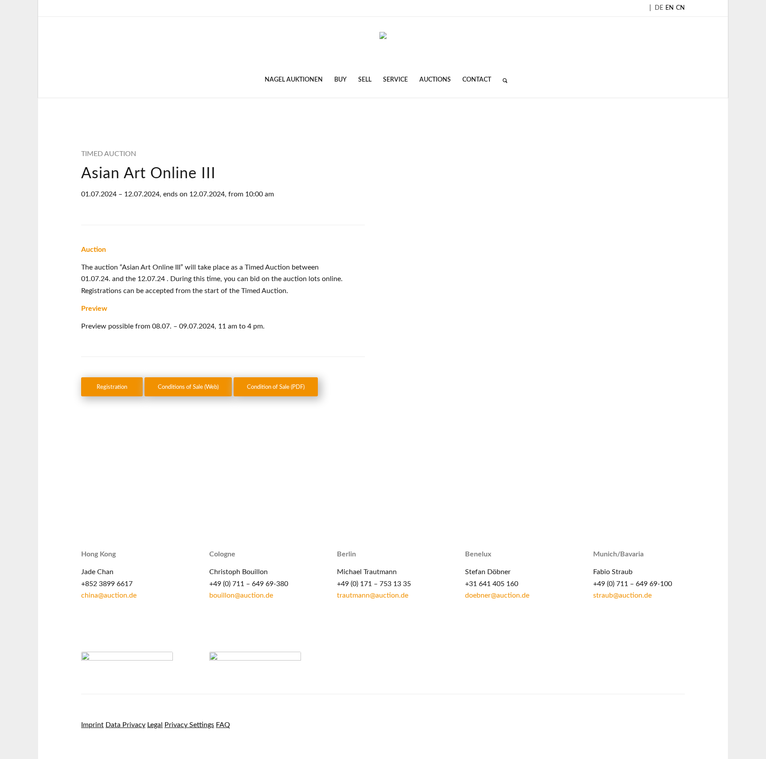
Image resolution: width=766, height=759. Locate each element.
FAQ (223, 724)
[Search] (502, 80)
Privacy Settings (189, 724)
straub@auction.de (622, 595)
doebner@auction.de (497, 595)
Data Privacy (125, 724)
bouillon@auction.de (241, 595)
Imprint (92, 724)
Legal (155, 724)
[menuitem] (293, 80)
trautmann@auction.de (372, 595)
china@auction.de (109, 595)
